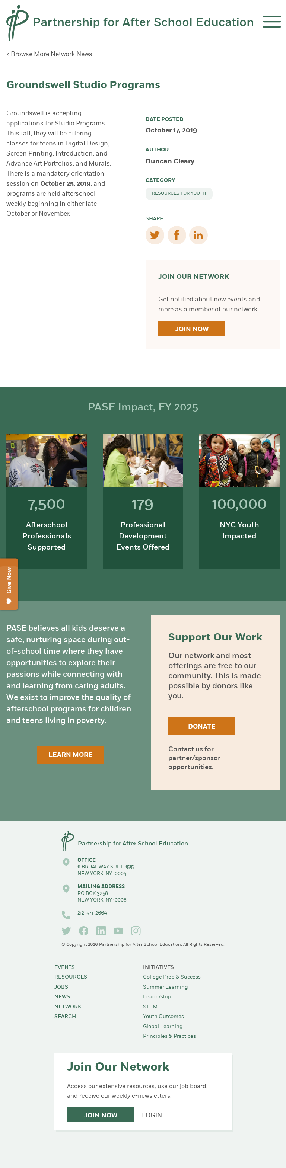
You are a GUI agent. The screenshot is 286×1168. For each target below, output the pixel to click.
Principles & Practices (169, 1036)
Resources (70, 977)
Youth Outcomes (163, 1017)
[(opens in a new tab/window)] (66, 931)
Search (65, 1017)
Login (152, 1116)
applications (25, 124)
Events (64, 967)
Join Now (192, 329)
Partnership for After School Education (143, 23)
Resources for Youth (179, 193)
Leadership (157, 997)
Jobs (61, 987)
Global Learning (163, 1027)
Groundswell (25, 114)
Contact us (185, 749)
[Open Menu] (272, 22)
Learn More (70, 755)
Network (67, 1007)
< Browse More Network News (49, 54)
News (62, 997)
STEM (150, 1007)
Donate (202, 727)
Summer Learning (165, 987)
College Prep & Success (172, 977)
